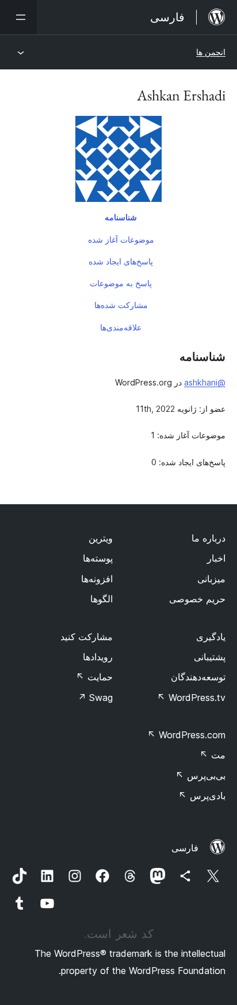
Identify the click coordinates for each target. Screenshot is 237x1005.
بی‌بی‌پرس (200, 775)
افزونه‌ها (97, 579)
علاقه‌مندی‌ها (121, 327)
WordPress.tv (191, 697)
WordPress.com (186, 735)
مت (212, 755)
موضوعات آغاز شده (121, 239)
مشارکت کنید (86, 636)
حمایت (94, 677)
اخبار (216, 558)
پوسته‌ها (98, 558)
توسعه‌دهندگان (198, 677)
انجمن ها (210, 52)
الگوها (101, 599)
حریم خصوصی (197, 599)
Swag (95, 697)
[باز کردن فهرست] (18, 17)
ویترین (101, 538)
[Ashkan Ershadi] (118, 161)
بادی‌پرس (201, 795)
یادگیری (210, 636)
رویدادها (98, 657)
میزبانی (211, 579)
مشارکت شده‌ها (121, 305)
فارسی (184, 848)
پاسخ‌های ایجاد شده (121, 261)
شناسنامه (121, 217)
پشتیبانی (209, 657)
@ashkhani (204, 382)
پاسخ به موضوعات (121, 283)
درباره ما (208, 538)
